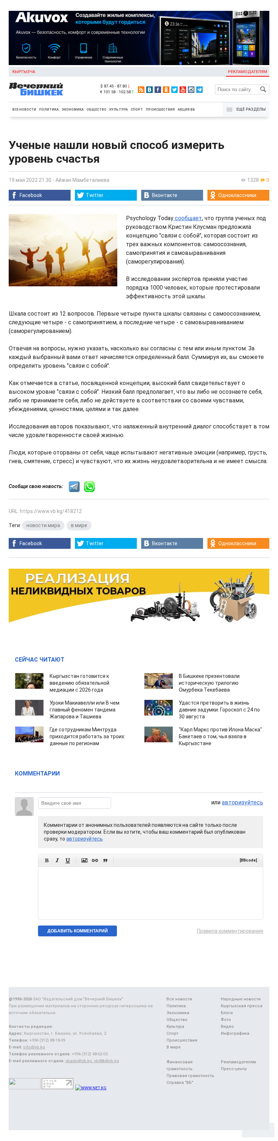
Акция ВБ (186, 109)
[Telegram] (199, 89)
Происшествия (160, 109)
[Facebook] (158, 89)
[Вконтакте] (149, 89)
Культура (118, 109)
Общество (96, 109)
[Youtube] (183, 89)
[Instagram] (191, 89)
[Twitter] (174, 89)
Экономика (73, 109)
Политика (49, 109)
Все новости (24, 109)
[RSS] (141, 89)
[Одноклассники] (166, 89)
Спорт (137, 109)
